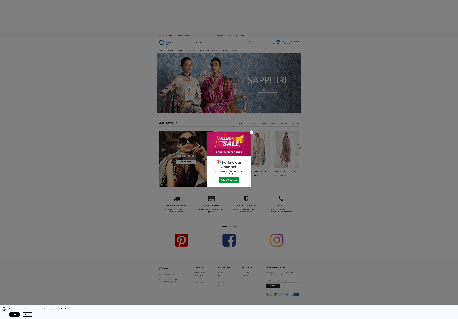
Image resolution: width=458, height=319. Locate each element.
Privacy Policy (70, 309)
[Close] (455, 307)
